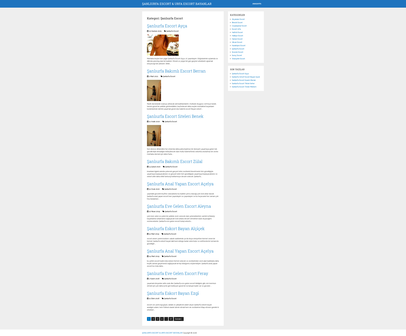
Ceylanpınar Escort (239, 26)
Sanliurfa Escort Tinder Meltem (244, 87)
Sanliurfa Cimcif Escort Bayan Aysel (246, 77)
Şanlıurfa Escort (172, 31)
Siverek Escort (237, 52)
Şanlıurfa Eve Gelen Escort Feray (177, 273)
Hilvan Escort (237, 42)
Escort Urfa (236, 29)
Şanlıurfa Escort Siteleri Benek (175, 116)
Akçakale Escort (238, 19)
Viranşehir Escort (238, 59)
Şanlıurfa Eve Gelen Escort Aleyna (179, 206)
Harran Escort (237, 39)
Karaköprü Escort (238, 46)
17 (171, 319)
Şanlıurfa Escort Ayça (167, 25)
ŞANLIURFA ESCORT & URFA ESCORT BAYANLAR (177, 3)
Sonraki (178, 319)
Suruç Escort (237, 55)
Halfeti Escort (237, 32)
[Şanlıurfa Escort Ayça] (163, 45)
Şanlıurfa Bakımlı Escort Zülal (174, 161)
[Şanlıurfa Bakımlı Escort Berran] (154, 90)
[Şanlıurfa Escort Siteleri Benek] (154, 135)
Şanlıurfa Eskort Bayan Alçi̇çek (176, 228)
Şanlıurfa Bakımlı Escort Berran (176, 71)
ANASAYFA (256, 4)
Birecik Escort (237, 23)
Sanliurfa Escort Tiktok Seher (243, 83)
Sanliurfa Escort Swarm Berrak (244, 80)
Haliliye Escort (237, 36)
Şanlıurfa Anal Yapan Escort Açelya (180, 183)
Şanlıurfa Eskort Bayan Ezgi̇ (173, 293)
